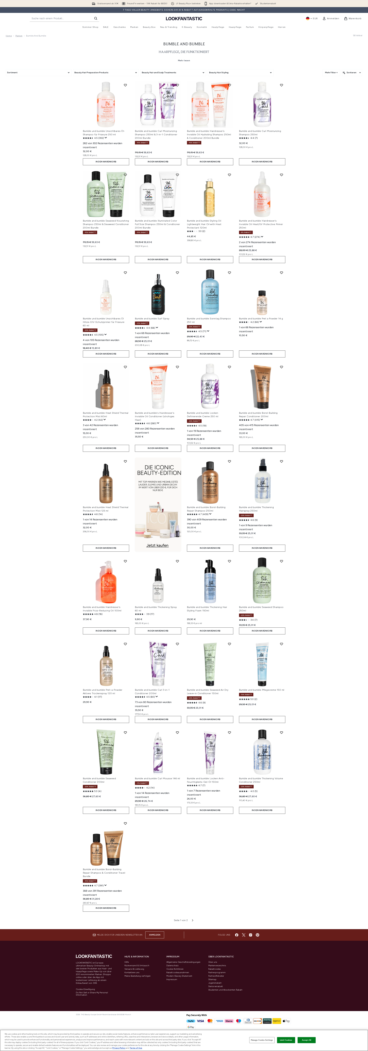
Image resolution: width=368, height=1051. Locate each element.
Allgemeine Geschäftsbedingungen (183, 962)
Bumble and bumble (184, 44)
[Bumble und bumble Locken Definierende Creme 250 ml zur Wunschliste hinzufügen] (229, 367)
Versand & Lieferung (134, 969)
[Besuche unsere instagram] (250, 934)
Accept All (306, 1040)
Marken (18, 36)
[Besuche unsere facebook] (236, 934)
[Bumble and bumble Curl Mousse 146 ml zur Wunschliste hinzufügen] (177, 732)
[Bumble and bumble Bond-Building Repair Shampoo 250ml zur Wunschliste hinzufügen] (229, 461)
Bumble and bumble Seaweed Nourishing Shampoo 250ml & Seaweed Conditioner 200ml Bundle (106, 224)
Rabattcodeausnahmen (177, 972)
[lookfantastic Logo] (184, 18)
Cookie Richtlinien (175, 969)
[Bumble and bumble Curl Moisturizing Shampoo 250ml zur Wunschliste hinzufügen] (281, 85)
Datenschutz (172, 965)
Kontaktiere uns (132, 972)
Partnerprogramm (217, 972)
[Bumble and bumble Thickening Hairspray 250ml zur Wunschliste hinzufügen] (281, 461)
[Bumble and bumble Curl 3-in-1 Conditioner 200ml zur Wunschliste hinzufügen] (177, 643)
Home (9, 36)
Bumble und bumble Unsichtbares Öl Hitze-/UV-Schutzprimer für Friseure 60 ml (103, 322)
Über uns (212, 962)
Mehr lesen (184, 60)
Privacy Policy (118, 1048)
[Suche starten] (95, 18)
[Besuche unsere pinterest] (257, 934)
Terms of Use (136, 1048)
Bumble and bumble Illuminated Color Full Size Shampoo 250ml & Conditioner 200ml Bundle (157, 224)
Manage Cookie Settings (262, 1040)
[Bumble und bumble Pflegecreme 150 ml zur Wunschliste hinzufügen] (281, 643)
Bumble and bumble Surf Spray (152, 318)
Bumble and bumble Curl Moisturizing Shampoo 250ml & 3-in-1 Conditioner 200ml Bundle (156, 134)
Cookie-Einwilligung (85, 989)
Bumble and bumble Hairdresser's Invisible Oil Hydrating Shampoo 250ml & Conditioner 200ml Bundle (209, 134)
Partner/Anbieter (216, 976)
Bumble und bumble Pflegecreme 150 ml (261, 690)
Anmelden (155, 935)
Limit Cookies (286, 1040)
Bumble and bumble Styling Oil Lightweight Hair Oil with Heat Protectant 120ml (204, 224)
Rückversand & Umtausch (136, 965)
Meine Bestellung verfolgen (137, 976)
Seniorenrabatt (215, 986)
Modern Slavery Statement (179, 976)
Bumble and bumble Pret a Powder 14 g (261, 318)
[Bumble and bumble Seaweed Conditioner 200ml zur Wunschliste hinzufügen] (125, 732)
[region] (184, 1040)
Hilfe (126, 962)
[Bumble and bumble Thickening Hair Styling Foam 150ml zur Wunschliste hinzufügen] (229, 561)
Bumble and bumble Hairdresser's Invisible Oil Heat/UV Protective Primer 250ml (261, 224)
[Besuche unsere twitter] (243, 934)
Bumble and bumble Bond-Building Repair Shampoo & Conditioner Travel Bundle (104, 873)
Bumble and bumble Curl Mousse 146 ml (157, 778)
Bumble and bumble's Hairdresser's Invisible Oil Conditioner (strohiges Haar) (155, 416)
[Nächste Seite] (192, 920)
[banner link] (158, 505)
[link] (331, 18)
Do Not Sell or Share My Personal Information (92, 994)
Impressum (171, 979)
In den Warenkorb (106, 161)
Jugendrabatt (215, 983)
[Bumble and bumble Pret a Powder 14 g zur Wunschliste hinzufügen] (281, 272)
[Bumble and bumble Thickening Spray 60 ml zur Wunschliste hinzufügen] (177, 561)
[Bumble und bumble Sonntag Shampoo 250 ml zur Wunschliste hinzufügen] (229, 272)
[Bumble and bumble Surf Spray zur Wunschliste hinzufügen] (177, 272)
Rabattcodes (214, 969)
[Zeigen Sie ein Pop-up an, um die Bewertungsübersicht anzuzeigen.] (105, 138)
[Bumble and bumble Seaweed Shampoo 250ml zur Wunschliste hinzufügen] (281, 561)
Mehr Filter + (331, 72)
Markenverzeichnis (217, 965)
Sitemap (212, 979)
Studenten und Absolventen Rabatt (225, 990)
